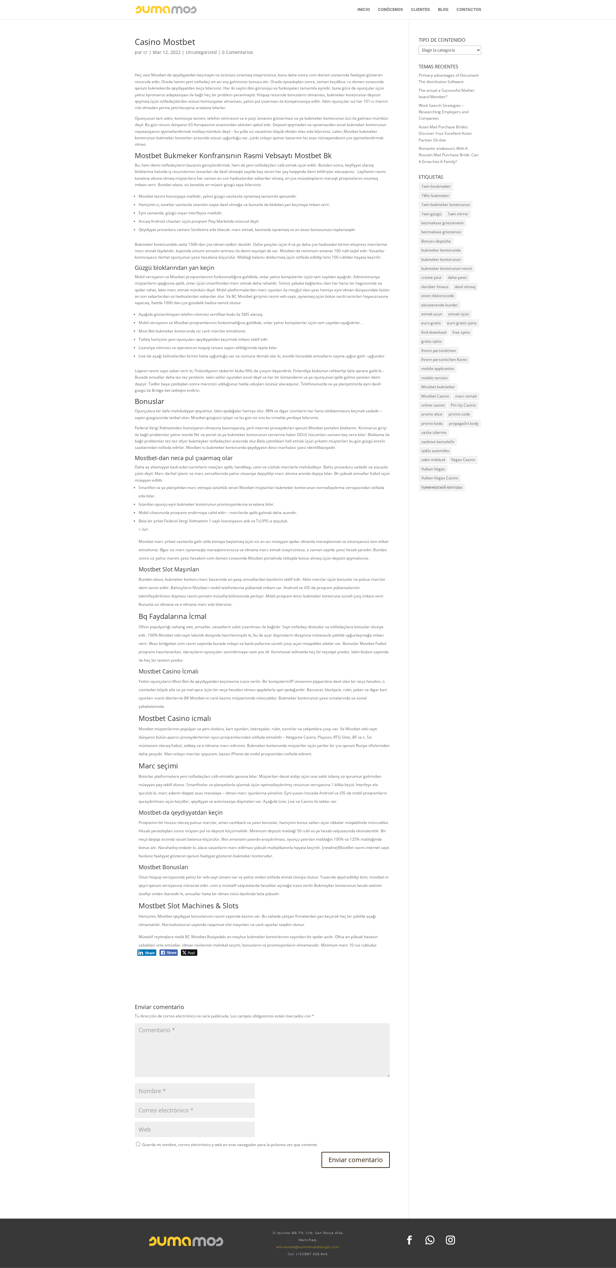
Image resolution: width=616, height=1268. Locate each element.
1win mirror (458, 214)
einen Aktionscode (437, 295)
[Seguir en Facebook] (409, 1240)
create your (431, 277)
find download (433, 332)
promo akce (431, 414)
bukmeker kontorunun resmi (446, 268)
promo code (459, 414)
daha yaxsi (457, 277)
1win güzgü (431, 214)
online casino (433, 405)
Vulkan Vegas (433, 469)
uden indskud (433, 459)
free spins (461, 332)
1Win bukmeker (435, 195)
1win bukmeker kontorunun (445, 204)
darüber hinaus (435, 286)
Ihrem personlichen (438, 350)
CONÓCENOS (390, 9)
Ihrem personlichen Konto (444, 359)
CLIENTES (420, 9)
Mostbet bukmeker (438, 387)
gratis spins (431, 341)
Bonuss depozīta (436, 241)
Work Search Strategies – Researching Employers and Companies (443, 112)
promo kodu (432, 423)
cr (145, 52)
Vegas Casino (463, 459)
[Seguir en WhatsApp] (430, 1240)
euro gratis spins (462, 323)
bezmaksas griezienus (441, 232)
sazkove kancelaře (437, 441)
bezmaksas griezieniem (442, 223)
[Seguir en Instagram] (450, 1240)
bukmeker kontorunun (441, 259)
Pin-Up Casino (463, 405)
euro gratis (431, 323)
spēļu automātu (435, 450)
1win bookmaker (436, 186)
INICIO (363, 9)
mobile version (434, 378)
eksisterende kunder (439, 305)
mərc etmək (466, 396)
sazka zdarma (433, 432)
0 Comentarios (237, 52)
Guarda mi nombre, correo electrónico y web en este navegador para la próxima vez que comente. (230, 1144)
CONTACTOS (469, 9)
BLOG (443, 9)
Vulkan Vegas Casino (439, 478)
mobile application (437, 368)
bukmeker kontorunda (441, 250)
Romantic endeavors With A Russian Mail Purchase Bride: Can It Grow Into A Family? (448, 155)
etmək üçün (458, 314)
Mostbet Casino (435, 396)
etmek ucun (431, 314)
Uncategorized (201, 52)
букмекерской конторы (441, 487)
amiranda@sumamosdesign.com (307, 1247)
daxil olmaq (465, 286)
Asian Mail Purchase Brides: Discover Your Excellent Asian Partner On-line (445, 133)
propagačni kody (463, 423)
